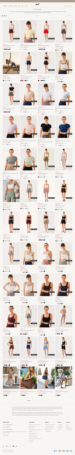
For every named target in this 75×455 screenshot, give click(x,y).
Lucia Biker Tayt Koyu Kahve (60, 205)
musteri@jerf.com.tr (9, 424)
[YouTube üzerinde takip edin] (13, 446)
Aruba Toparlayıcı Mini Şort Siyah (43, 76)
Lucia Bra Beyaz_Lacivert (59, 77)
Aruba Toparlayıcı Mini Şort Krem (43, 236)
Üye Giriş (67, 426)
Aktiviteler (15, 5)
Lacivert (9, 49)
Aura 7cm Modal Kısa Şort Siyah (60, 361)
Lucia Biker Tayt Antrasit (59, 46)
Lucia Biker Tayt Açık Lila (59, 173)
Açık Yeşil (60, 50)
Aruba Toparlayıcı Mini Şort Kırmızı (44, 45)
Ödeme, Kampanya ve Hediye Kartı (35, 429)
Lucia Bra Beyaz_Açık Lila (42, 267)
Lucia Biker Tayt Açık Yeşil (7, 205)
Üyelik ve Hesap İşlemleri (33, 436)
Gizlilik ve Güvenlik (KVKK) (49, 428)
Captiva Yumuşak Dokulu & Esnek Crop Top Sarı (28, 45)
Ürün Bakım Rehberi (32, 435)
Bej (21, 49)
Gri (62, 50)
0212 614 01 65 (8, 426)
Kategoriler (10, 5)
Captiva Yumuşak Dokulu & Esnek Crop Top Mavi (63, 109)
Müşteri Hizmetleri (69, 428)
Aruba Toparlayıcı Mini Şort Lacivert (26, 76)
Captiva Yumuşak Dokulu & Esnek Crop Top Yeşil (28, 174)
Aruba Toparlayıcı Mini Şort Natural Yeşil (27, 330)
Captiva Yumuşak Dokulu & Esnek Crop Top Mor (11, 140)
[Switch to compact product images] (6, 15)
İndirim (26, 5)
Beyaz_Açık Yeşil (59, 81)
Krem (3, 49)
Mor (25, 49)
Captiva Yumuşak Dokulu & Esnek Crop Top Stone (10, 174)
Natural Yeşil (7, 49)
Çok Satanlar (60, 426)
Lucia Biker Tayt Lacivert (7, 237)
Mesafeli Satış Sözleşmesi (49, 424)
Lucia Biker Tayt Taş (6, 267)
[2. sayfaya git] (46, 399)
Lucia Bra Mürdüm (6, 330)
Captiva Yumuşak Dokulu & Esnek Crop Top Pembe (26, 49)
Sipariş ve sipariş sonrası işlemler (35, 424)
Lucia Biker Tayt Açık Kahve (42, 173)
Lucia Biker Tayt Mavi (6, 76)
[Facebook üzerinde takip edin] (3, 446)
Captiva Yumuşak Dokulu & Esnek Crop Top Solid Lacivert (63, 141)
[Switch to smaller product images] (4, 15)
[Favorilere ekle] (18, 22)
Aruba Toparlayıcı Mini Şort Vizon (8, 108)
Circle (23, 5)
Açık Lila (59, 50)
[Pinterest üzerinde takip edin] (10, 446)
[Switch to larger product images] (2, 15)
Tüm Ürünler (60, 428)
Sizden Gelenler (68, 429)
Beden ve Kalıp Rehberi (33, 433)
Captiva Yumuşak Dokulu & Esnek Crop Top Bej (28, 108)
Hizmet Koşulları (48, 429)
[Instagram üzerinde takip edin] (7, 446)
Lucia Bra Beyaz (23, 268)
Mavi (24, 49)
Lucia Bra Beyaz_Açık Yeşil (59, 267)
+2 (10, 49)
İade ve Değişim (32, 428)
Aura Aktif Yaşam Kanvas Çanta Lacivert (45, 391)
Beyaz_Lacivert (62, 81)
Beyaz (22, 49)
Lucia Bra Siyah (40, 331)
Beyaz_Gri (60, 81)
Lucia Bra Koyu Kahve (41, 299)
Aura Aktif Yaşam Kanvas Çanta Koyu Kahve (28, 391)
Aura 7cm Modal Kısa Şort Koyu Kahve (9, 361)
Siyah (62, 333)
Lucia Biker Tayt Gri (23, 204)
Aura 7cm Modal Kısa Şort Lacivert (26, 361)
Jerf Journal (31, 442)
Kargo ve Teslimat (32, 426)
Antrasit (56, 50)
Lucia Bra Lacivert (58, 299)
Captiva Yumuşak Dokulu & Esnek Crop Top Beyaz (45, 110)
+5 (28, 49)
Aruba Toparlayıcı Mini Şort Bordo (9, 45)
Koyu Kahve (57, 333)
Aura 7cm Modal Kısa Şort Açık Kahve (61, 330)
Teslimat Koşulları (48, 431)
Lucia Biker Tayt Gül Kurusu (42, 204)
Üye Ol (67, 424)
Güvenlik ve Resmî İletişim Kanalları (35, 438)
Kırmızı (6, 49)
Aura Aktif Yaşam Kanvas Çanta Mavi (61, 391)
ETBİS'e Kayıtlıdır (5, 435)
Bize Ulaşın (31, 431)
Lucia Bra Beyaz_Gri (6, 299)
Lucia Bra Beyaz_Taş (24, 299)
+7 (63, 50)
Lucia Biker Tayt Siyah (59, 237)
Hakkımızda (31, 440)
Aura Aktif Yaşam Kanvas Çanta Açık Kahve (10, 391)
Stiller (19, 5)
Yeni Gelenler (5, 5)
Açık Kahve (57, 50)
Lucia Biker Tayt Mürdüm (24, 236)
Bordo (5, 49)
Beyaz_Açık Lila (57, 81)
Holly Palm (4, 451)
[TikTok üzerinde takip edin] (16, 446)
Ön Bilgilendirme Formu (49, 426)
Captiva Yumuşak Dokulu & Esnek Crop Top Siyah (45, 142)
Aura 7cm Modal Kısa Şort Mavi (43, 361)
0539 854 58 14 (9, 429)
